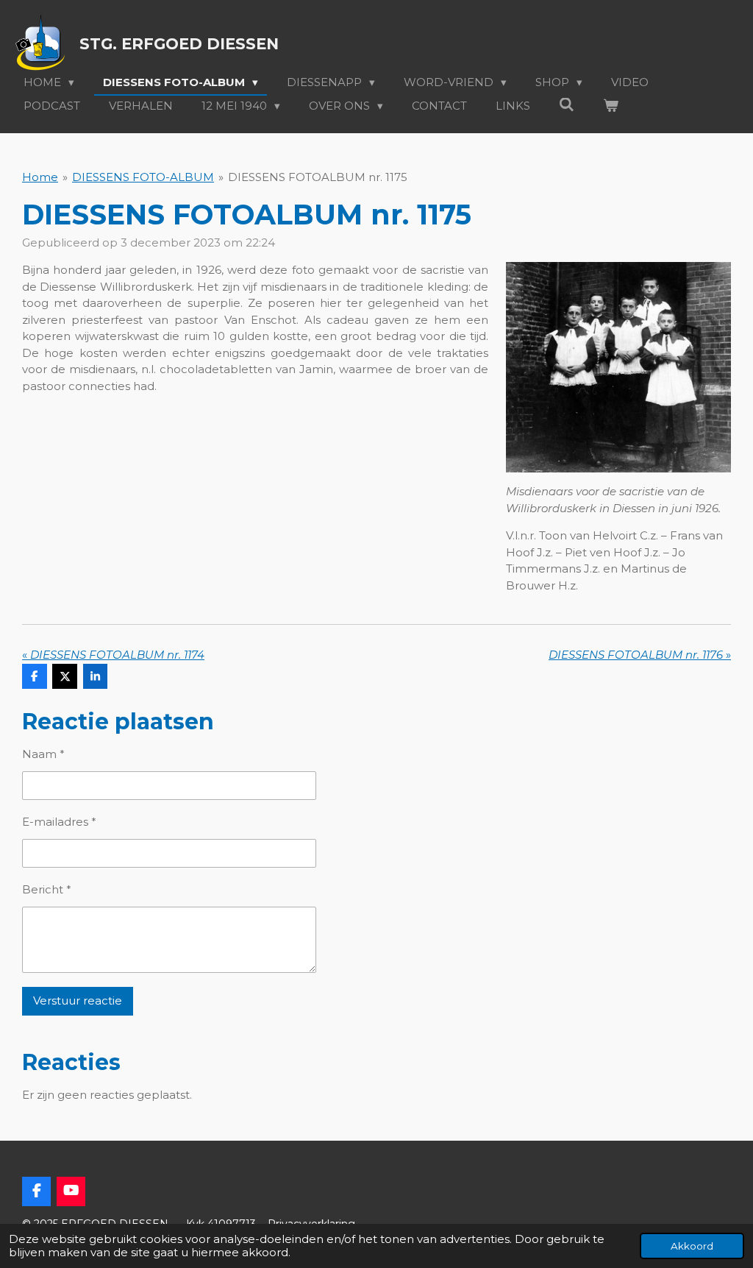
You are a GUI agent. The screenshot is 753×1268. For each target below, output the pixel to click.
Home (40, 177)
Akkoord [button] (692, 1246)
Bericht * (46, 889)
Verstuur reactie (77, 1000)
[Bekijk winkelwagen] (610, 106)
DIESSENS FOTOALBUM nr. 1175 (317, 177)
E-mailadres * (59, 822)
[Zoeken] (566, 105)
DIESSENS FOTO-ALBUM (143, 177)
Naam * (43, 754)
